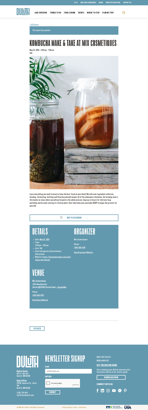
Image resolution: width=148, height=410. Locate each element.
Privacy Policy (67, 407)
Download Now (111, 377)
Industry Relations (113, 2)
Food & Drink (69, 13)
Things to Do (55, 13)
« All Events (34, 25)
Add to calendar (74, 218)
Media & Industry (103, 360)
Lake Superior (41, 13)
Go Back (37, 328)
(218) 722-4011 (22, 393)
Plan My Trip (108, 13)
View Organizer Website (83, 253)
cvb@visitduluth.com (25, 395)
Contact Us (127, 2)
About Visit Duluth (104, 357)
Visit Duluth (26, 407)
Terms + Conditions (79, 407)
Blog (76, 2)
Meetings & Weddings (88, 2)
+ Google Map (61, 287)
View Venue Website (40, 300)
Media (101, 2)
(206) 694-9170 (79, 248)
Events (81, 13)
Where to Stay (93, 13)
